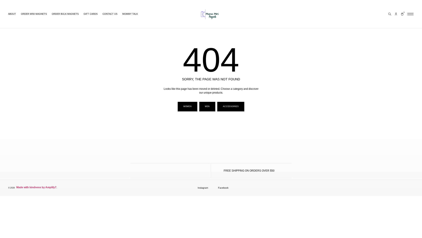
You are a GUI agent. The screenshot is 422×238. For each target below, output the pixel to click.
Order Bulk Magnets (65, 14)
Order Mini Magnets (34, 14)
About (12, 14)
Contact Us (110, 14)
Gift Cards (91, 14)
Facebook (223, 187)
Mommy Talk (130, 14)
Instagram (203, 187)
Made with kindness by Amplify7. (37, 187)
